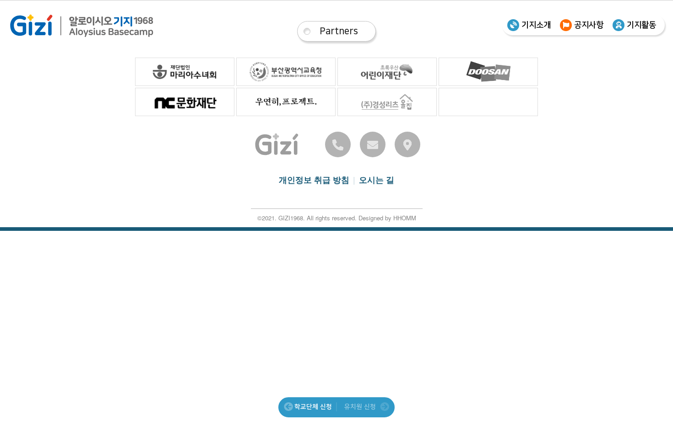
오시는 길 (376, 180)
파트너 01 (184, 72)
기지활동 (641, 25)
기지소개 (536, 25)
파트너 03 (387, 72)
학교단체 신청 (313, 406)
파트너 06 (286, 102)
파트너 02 (286, 72)
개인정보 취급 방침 (314, 180)
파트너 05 (184, 102)
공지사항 (588, 25)
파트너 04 (488, 72)
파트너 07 (387, 102)
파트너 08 (488, 102)
